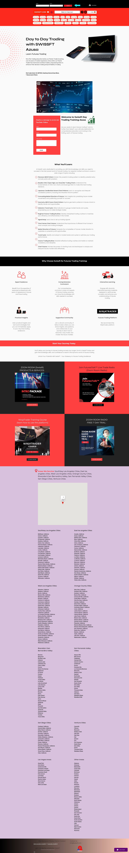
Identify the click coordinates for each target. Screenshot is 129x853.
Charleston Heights (43, 768)
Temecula (40, 709)
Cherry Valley (41, 665)
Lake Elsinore (41, 684)
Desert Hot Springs (43, 669)
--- (34, 851)
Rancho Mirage (42, 700)
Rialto (39, 704)
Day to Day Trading (40, 844)
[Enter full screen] (91, 111)
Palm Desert (41, 695)
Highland (40, 677)
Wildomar (40, 713)
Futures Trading (53, 844)
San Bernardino (42, 707)
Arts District (41, 765)
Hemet (40, 676)
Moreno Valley (42, 690)
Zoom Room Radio (96, 370)
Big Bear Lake (42, 658)
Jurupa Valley (41, 679)
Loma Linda (41, 686)
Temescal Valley (42, 711)
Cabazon (40, 660)
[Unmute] (40, 111)
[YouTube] (85, 12)
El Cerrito (40, 672)
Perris (39, 699)
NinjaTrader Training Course (32, 419)
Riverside (40, 706)
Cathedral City (42, 663)
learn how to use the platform (32, 422)
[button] (59, 23)
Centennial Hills (42, 766)
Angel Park (41, 763)
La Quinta (40, 681)
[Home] (51, 12)
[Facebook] (82, 12)
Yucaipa (40, 714)
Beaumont (40, 656)
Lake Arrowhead (42, 683)
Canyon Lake (41, 661)
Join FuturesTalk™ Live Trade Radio (97, 367)
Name (37, 3)
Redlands (40, 702)
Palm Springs (41, 697)
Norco (39, 693)
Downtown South (42, 772)
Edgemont (40, 670)
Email (51, 3)
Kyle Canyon (41, 773)
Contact (63, 841)
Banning (40, 654)
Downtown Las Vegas (44, 770)
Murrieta (40, 692)
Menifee (40, 688)
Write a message (39, 138)
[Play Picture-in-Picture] (88, 111)
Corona (40, 667)
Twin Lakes (41, 782)
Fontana (40, 674)
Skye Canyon (41, 781)
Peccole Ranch (42, 777)
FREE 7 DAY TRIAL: (97, 422)
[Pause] (38, 111)
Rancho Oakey (42, 779)
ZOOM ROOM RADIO (97, 419)
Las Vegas (41, 775)
